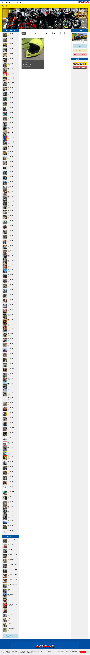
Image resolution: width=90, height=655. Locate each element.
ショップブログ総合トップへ (10, 636)
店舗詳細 (79, 46)
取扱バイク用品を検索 (79, 54)
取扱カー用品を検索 (80, 51)
